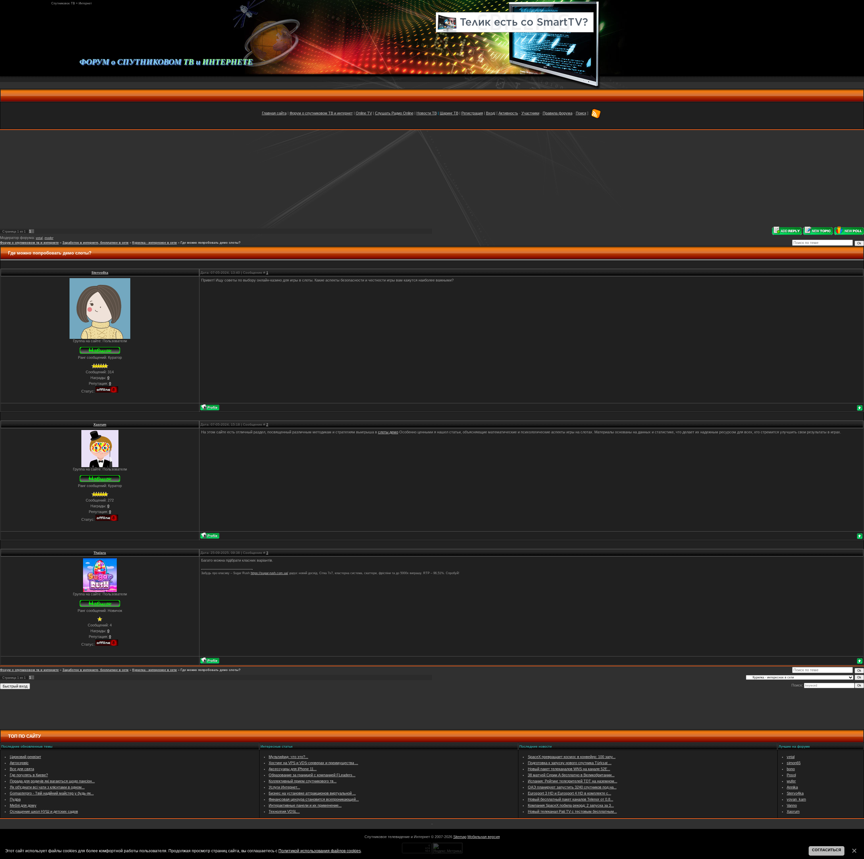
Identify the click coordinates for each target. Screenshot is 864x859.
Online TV (364, 113)
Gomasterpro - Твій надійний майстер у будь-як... (52, 793)
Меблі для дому (23, 805)
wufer (791, 781)
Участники (530, 113)
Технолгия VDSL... (284, 811)
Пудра (15, 799)
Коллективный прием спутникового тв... (302, 781)
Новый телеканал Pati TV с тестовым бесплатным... (572, 811)
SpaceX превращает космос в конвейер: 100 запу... (572, 757)
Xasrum (99, 424)
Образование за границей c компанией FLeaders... (312, 775)
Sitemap (459, 837)
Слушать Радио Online (394, 113)
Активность (508, 113)
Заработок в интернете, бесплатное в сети (95, 242)
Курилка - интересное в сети (154, 242)
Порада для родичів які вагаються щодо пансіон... (52, 781)
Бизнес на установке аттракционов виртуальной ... (312, 793)
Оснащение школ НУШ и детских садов (44, 811)
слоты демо (388, 432)
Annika (792, 787)
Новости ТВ (426, 113)
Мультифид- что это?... (288, 757)
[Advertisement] (432, 178)
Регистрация (472, 113)
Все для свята (22, 769)
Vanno (792, 805)
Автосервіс (19, 763)
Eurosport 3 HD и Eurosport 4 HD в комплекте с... (569, 793)
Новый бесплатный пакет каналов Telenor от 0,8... (570, 799)
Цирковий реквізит (25, 757)
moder (49, 238)
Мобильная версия (483, 837)
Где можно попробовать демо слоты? (211, 242)
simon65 (794, 763)
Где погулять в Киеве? (29, 775)
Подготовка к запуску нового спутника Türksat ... (570, 763)
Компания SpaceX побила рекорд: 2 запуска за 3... (571, 805)
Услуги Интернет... (284, 787)
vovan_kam (796, 799)
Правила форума (557, 113)
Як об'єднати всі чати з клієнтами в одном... (47, 787)
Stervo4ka (99, 272)
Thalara (99, 553)
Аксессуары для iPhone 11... (293, 769)
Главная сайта (274, 113)
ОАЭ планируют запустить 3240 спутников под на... (572, 787)
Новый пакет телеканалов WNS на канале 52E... (569, 769)
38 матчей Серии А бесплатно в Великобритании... (571, 775)
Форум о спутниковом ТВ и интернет (321, 113)
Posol (791, 775)
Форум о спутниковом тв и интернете (29, 242)
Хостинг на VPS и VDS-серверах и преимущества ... (313, 763)
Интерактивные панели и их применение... (305, 805)
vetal (39, 238)
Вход (490, 113)
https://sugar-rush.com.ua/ (269, 573)
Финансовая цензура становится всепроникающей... (314, 799)
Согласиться (826, 850)
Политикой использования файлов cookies (319, 851)
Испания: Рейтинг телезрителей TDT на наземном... (572, 781)
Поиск (581, 113)
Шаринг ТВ (449, 113)
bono (791, 769)
